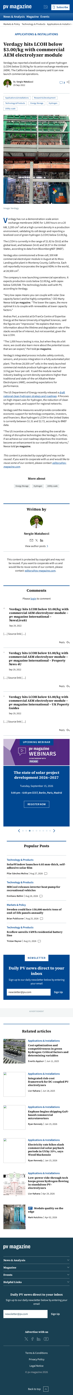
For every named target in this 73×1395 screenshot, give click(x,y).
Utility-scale (10, 108)
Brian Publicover (15, 918)
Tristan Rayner (14, 941)
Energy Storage (36, 103)
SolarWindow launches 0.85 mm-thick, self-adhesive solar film (36, 866)
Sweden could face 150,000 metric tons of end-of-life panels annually (34, 911)
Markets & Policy (11, 24)
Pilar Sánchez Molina (17, 873)
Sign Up (58, 992)
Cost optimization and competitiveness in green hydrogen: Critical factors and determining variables (48, 1050)
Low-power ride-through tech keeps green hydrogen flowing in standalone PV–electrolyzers (48, 1183)
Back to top (34, 1389)
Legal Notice (36, 1366)
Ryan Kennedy (35, 1124)
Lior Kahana (34, 1091)
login (33, 599)
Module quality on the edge (45, 1209)
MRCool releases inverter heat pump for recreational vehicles (33, 888)
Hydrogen (53, 103)
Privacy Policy (36, 1359)
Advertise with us (36, 1332)
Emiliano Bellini (15, 896)
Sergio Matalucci (24, 82)
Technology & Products (33, 24)
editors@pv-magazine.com (40, 571)
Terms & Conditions (36, 1353)
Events (44, 17)
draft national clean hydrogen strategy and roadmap (34, 394)
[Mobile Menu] (45, 7)
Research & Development (45, 97)
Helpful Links (12, 1282)
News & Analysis (14, 17)
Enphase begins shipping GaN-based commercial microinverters (48, 1115)
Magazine (32, 17)
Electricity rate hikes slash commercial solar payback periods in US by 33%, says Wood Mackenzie (46, 1149)
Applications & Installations (36, 34)
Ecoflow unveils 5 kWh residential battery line (35, 933)
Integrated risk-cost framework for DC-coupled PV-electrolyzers (48, 1082)
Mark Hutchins (35, 1217)
